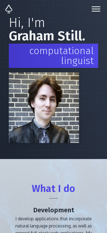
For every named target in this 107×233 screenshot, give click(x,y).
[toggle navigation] (96, 8)
